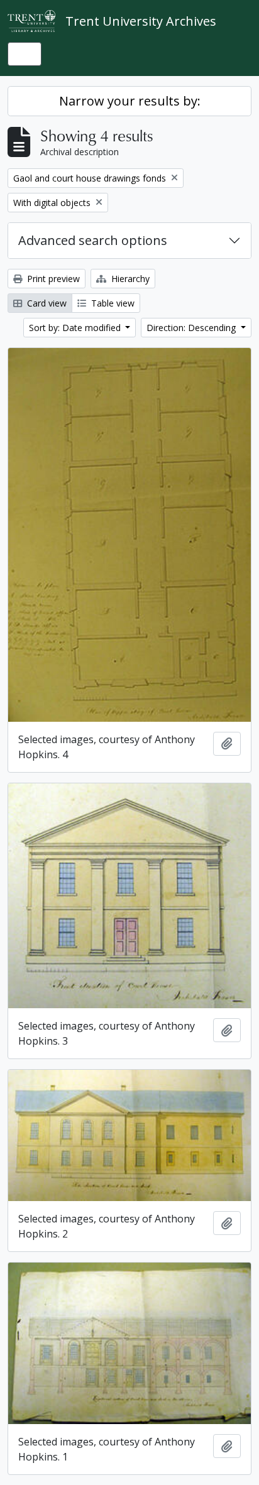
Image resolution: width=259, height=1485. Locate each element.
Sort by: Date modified (76, 328)
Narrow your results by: (130, 100)
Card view (46, 303)
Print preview (52, 279)
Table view (112, 303)
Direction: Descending (192, 328)
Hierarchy (129, 279)
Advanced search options (92, 240)
